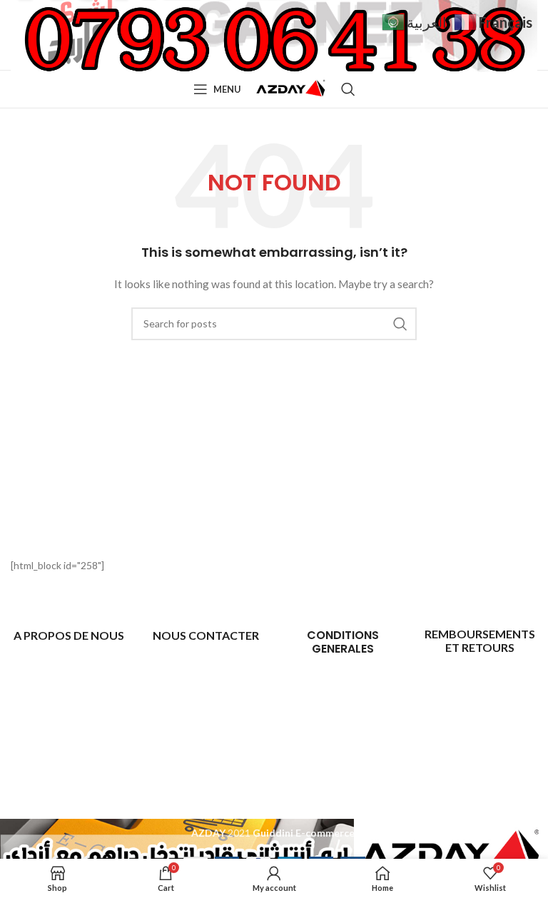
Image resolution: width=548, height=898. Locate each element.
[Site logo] (291, 88)
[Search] (348, 89)
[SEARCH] (400, 323)
